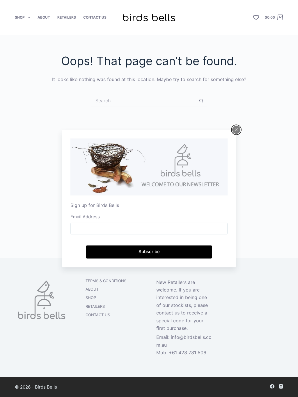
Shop (20, 17)
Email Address (85, 216)
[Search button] (201, 100)
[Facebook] (272, 386)
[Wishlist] (256, 17)
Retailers (66, 17)
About (44, 17)
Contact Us (95, 17)
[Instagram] (281, 386)
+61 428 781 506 (187, 352)
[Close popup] (236, 130)
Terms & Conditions (106, 280)
